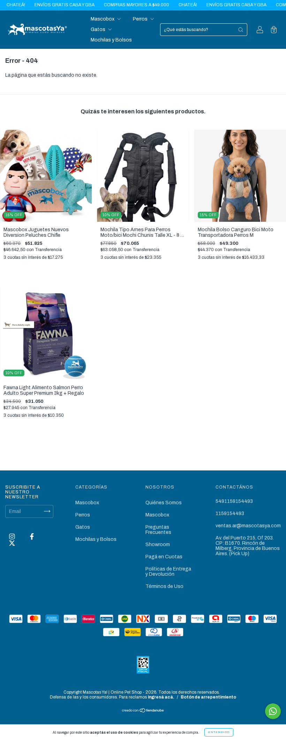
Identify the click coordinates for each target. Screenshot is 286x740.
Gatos (98, 29)
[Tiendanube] (143, 711)
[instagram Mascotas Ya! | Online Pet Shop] (12, 536)
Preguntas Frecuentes (158, 529)
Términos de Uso (164, 586)
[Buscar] (241, 30)
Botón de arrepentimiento (208, 697)
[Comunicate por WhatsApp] (273, 711)
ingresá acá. (161, 697)
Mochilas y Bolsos (111, 40)
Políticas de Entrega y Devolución (168, 571)
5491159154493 (234, 501)
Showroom (157, 544)
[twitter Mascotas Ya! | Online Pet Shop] (12, 543)
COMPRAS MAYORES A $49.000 (122, 4)
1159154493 (230, 513)
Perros (141, 19)
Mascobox (103, 19)
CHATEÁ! (173, 4)
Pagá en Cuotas (163, 556)
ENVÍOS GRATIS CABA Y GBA (49, 4)
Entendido (218, 732)
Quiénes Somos (163, 502)
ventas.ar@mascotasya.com (248, 525)
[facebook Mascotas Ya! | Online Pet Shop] (32, 536)
